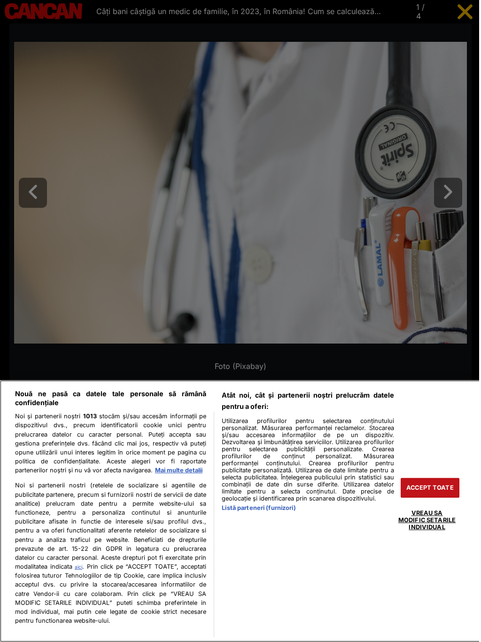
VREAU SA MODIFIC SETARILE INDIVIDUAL (427, 520)
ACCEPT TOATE (430, 487)
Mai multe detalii (178, 470)
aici (78, 567)
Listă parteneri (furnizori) (258, 507)
